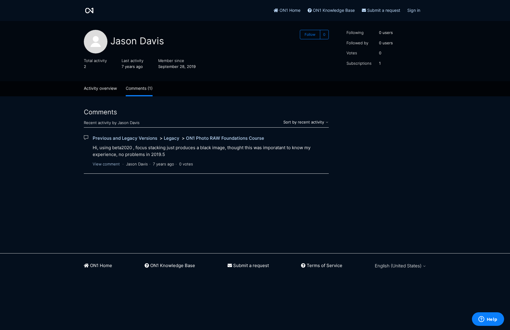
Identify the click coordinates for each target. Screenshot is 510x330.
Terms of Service (323, 265)
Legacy (171, 138)
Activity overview (100, 88)
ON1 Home (289, 10)
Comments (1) (139, 88)
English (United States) (399, 265)
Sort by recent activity (304, 122)
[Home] (89, 10)
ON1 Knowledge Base (333, 10)
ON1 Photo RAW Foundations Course (225, 138)
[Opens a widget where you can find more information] (488, 319)
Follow (310, 34)
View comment (106, 164)
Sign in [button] (413, 10)
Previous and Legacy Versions (125, 138)
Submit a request (383, 10)
